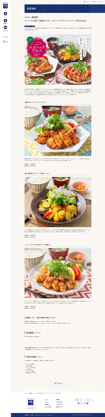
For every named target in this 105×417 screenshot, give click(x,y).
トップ (26, 393)
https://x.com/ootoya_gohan (7, 42)
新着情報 (30, 393)
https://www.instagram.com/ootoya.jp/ (4, 42)
